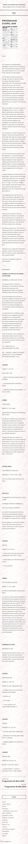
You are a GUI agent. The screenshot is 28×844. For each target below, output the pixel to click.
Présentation (5, 808)
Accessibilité (5, 833)
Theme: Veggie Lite (5, 841)
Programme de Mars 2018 (13, 780)
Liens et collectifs (6, 804)
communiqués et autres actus (10, 811)
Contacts (4, 806)
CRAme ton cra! (6, 824)
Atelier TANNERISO (6, 813)
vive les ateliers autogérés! (8, 829)
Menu (14, 13)
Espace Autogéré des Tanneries (14, 4)
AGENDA (4, 836)
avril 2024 (4, 827)
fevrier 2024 (5, 822)
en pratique (5, 820)
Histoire (4, 802)
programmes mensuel (7, 815)
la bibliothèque (5, 831)
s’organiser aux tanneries (8, 817)
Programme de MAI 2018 (15, 786)
